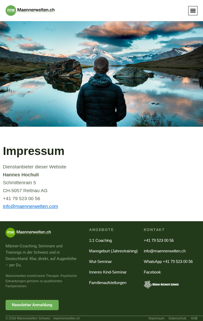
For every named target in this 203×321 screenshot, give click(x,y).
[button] (192, 10)
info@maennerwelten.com (30, 206)
